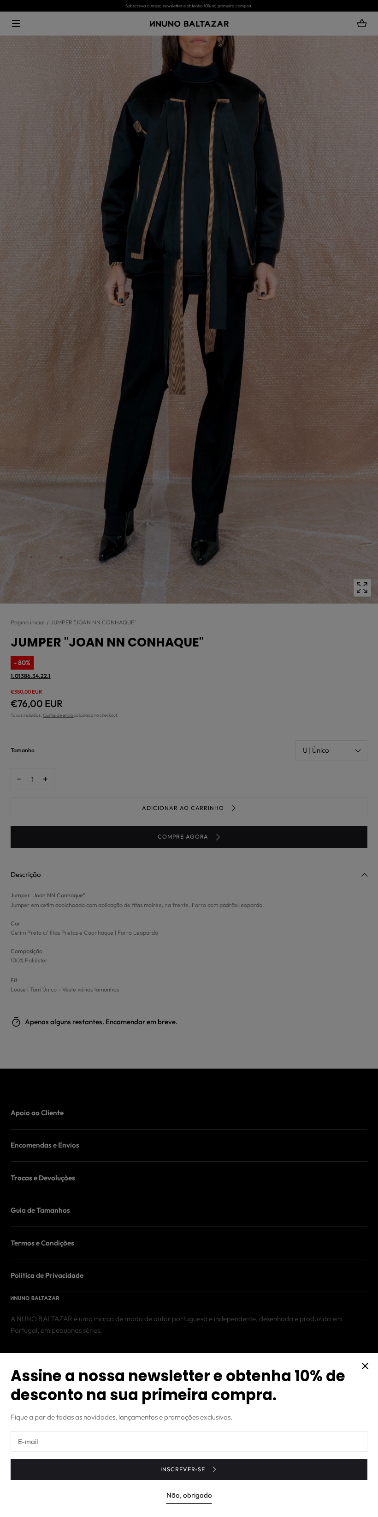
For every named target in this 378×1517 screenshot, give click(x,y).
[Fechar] (189, 758)
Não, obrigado (189, 1495)
